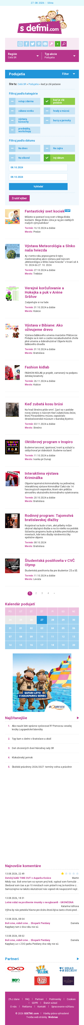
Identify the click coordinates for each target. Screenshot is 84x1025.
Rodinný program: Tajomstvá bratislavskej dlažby (49, 517)
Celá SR (22, 84)
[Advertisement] (42, 818)
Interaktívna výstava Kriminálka (41, 475)
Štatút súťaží (50, 1003)
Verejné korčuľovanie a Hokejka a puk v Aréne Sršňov (44, 292)
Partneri (39, 999)
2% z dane (14, 999)
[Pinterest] (39, 44)
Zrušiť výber (19, 198)
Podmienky (55, 999)
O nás (13, 1006)
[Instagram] (20, 44)
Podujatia (34, 84)
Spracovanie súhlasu (62, 1006)
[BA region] (42, 682)
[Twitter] (32, 44)
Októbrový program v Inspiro (49, 442)
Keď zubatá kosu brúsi (44, 404)
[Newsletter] (45, 44)
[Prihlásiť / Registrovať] (51, 44)
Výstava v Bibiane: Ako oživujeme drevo (44, 327)
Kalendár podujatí (20, 604)
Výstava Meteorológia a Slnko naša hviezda (50, 248)
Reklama (27, 1006)
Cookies (71, 999)
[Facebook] (26, 44)
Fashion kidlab (37, 367)
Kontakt (42, 1006)
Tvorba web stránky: (42, 1017)
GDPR (35, 1003)
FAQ (27, 999)
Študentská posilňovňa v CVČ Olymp (50, 563)
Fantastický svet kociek (44, 211)
